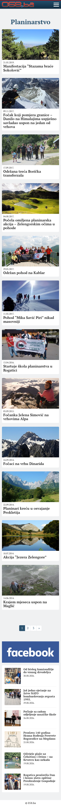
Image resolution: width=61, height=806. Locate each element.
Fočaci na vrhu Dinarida (23, 463)
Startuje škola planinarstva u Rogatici (27, 368)
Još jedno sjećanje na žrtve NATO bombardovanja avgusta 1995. (39, 695)
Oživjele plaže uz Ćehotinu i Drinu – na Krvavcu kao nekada (38, 757)
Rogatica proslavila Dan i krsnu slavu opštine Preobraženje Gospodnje (39, 778)
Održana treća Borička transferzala (22, 173)
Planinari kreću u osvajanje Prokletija (26, 510)
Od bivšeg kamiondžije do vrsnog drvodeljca (38, 670)
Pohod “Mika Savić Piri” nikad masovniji (28, 319)
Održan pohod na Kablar (24, 272)
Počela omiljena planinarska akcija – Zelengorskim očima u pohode (29, 224)
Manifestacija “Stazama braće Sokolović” (28, 68)
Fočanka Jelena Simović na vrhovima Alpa (26, 417)
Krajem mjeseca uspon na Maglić (25, 604)
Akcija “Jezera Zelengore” (25, 557)
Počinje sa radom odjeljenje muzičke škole (39, 713)
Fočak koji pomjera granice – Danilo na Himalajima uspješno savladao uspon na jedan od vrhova (29, 120)
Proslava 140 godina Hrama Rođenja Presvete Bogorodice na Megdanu (39, 735)
